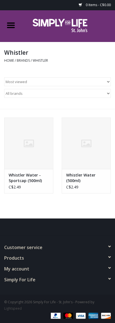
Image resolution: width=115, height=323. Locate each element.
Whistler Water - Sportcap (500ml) (25, 177)
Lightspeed (13, 308)
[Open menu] (11, 25)
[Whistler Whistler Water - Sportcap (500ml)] (28, 143)
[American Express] (93, 315)
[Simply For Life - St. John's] (68, 25)
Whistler (40, 60)
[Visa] (80, 315)
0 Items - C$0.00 (98, 5)
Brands (23, 60)
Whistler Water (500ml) (80, 177)
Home (9, 60)
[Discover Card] (105, 315)
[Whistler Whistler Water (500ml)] (86, 143)
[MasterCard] (67, 315)
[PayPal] (55, 315)
